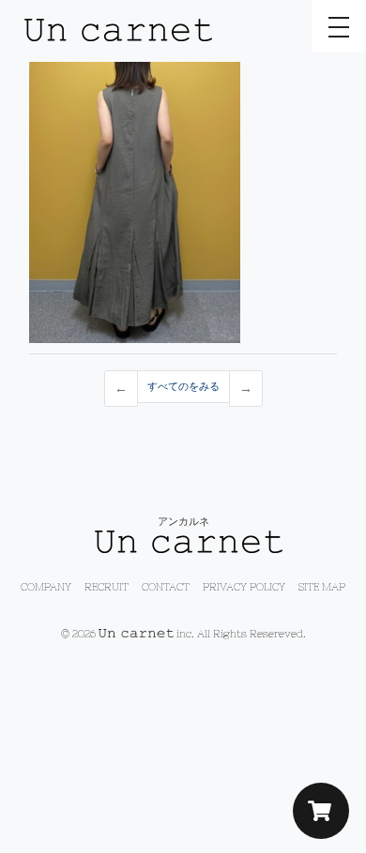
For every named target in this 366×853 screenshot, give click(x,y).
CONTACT (166, 586)
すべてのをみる (183, 386)
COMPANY (46, 586)
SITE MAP (321, 586)
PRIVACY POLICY (244, 586)
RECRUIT (106, 586)
